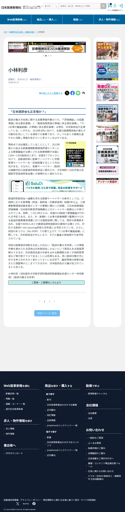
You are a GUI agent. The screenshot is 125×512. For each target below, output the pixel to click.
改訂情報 (51, 415)
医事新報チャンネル (97, 393)
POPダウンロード (14, 453)
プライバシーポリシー (30, 499)
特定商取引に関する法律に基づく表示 (61, 499)
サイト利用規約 (88, 499)
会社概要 (92, 413)
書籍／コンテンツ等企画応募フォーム (104, 465)
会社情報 (92, 405)
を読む (17, 19)
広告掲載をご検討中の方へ (101, 458)
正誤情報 (51, 420)
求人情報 (10, 428)
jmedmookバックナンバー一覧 (62, 425)
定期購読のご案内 (96, 453)
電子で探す (51, 431)
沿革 (90, 418)
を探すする (47, 19)
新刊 (49, 399)
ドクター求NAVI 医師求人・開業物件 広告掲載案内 (104, 477)
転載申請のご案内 (96, 448)
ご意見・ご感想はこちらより (46, 282)
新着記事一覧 (12, 393)
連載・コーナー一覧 (15, 403)
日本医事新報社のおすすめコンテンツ (63, 444)
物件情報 (10, 433)
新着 (49, 437)
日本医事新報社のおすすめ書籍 (62, 404)
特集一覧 (10, 398)
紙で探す (50, 393)
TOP (5, 32)
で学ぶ (78, 19)
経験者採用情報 (11, 499)
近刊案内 (51, 409)
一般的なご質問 (95, 437)
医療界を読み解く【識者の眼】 (22, 32)
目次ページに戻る (47, 313)
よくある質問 (94, 442)
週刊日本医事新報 (14, 408)
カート (110, 7)
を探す (109, 19)
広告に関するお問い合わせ (101, 471)
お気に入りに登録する (51, 93)
